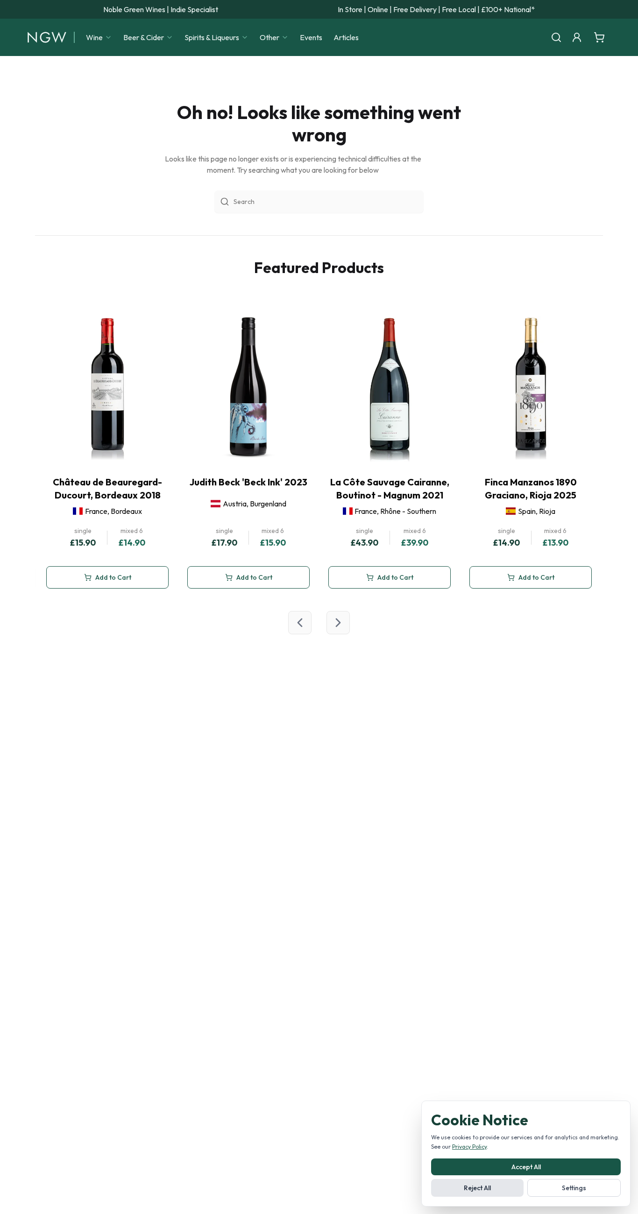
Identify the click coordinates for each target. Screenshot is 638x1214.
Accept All (526, 1167)
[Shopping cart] (599, 37)
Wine (94, 37)
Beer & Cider (143, 37)
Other (269, 37)
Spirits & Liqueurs (211, 37)
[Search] (556, 37)
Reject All (477, 1188)
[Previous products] (300, 622)
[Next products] (338, 622)
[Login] (577, 37)
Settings (574, 1188)
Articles (346, 37)
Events (311, 37)
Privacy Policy (469, 1146)
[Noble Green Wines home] (47, 37)
